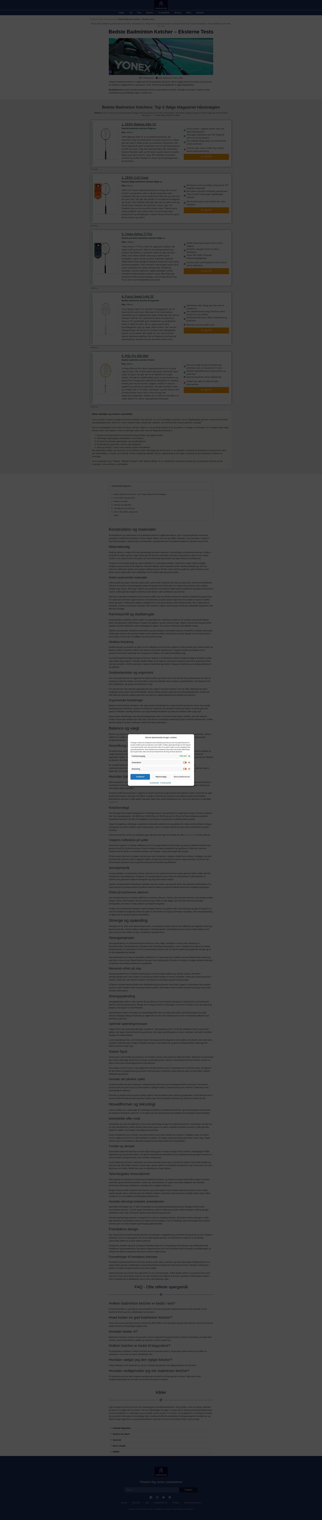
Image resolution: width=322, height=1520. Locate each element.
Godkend (140, 776)
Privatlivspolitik (165, 783)
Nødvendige (161, 776)
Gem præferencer (182, 776)
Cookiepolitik (154, 783)
